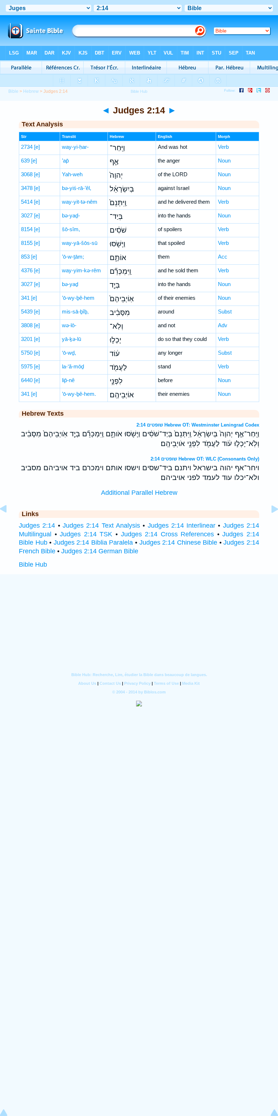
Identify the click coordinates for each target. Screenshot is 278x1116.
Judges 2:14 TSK (86, 534)
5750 (27, 353)
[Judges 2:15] (269, 525)
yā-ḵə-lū (71, 339)
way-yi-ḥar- (75, 147)
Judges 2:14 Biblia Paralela (93, 542)
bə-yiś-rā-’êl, (76, 188)
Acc (222, 257)
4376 (27, 270)
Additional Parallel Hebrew (139, 492)
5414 (27, 202)
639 (25, 160)
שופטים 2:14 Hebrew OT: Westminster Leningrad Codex (197, 425)
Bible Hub (33, 564)
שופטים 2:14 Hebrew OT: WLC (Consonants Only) (205, 459)
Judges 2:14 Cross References (167, 534)
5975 (27, 366)
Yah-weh (72, 174)
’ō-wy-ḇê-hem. (79, 394)
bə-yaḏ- (71, 215)
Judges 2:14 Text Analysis (101, 525)
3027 (27, 215)
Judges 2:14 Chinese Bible (178, 542)
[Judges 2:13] (9, 525)
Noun (224, 160)
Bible (13, 91)
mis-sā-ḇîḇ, (75, 311)
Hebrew (31, 91)
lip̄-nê (68, 380)
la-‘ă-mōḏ (73, 366)
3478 (27, 188)
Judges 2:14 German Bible (99, 551)
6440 (27, 380)
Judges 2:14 (37, 525)
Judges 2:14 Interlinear (182, 525)
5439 (27, 311)
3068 (27, 174)
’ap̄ (65, 160)
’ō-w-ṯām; (73, 257)
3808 (27, 325)
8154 (27, 229)
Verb (223, 147)
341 (25, 298)
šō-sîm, (71, 229)
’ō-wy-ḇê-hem (78, 298)
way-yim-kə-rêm (81, 270)
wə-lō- (69, 325)
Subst (225, 311)
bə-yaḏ (70, 284)
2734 (27, 147)
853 (25, 257)
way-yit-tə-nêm (79, 202)
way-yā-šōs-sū (79, 243)
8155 (27, 243)
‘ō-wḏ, (69, 353)
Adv (222, 325)
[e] (37, 147)
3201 (27, 339)
